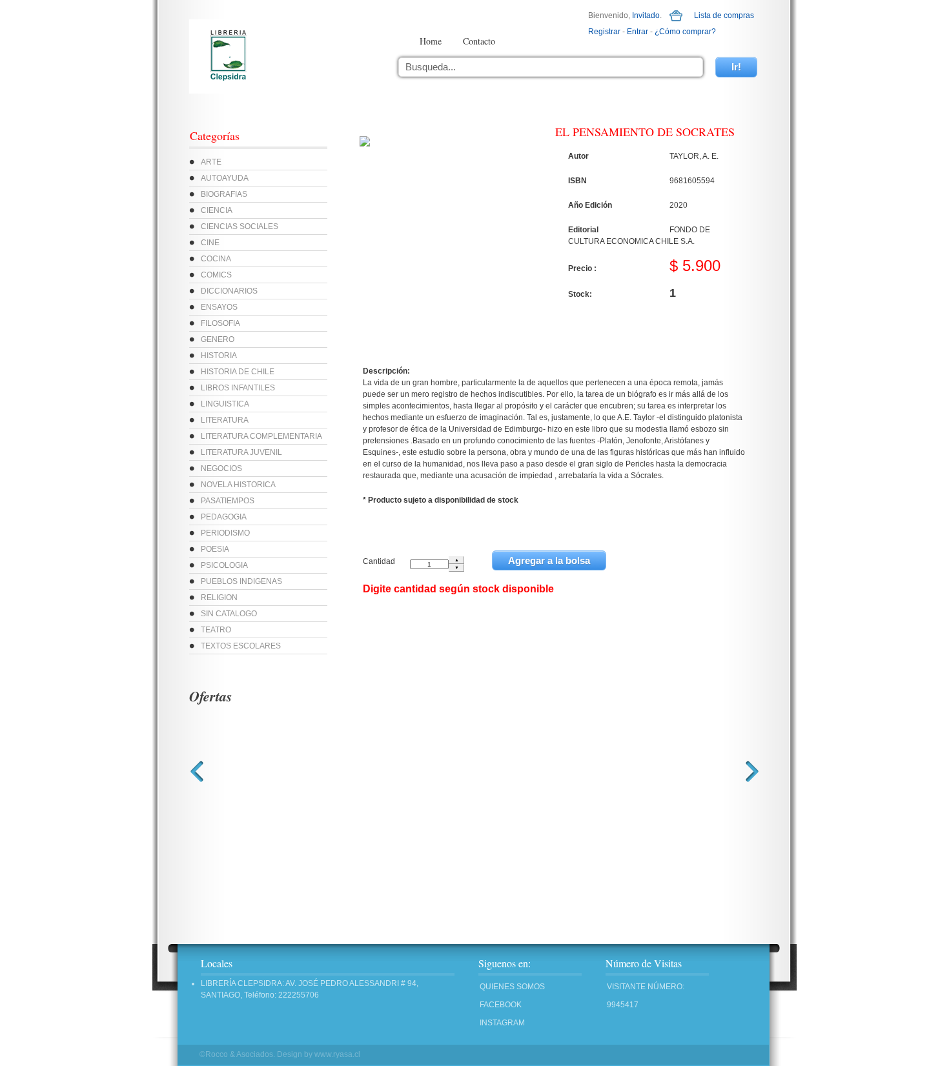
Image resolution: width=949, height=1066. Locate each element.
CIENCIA (216, 210)
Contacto (479, 41)
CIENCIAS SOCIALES (239, 226)
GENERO (217, 339)
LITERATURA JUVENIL (241, 452)
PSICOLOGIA (224, 565)
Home (431, 41)
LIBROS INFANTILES (238, 387)
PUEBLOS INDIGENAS (241, 581)
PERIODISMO (225, 533)
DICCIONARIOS (229, 291)
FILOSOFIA (220, 323)
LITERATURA (225, 420)
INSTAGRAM (502, 1022)
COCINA (216, 258)
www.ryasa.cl (337, 1054)
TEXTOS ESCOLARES (241, 645)
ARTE (211, 161)
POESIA (215, 549)
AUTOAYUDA (225, 178)
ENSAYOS (219, 307)
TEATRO (216, 629)
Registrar (604, 31)
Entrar (637, 31)
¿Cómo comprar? (685, 31)
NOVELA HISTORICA (238, 484)
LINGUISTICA (225, 403)
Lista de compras (724, 15)
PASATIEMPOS (227, 500)
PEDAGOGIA (224, 516)
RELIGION (219, 597)
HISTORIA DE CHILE (237, 371)
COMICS (216, 274)
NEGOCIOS (221, 468)
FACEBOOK (501, 1004)
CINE (210, 242)
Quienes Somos (512, 986)
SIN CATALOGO (229, 613)
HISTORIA (219, 355)
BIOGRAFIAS (224, 194)
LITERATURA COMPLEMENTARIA (261, 436)
